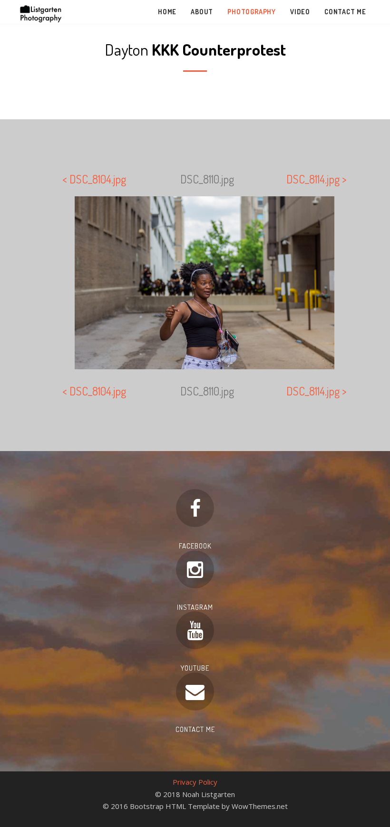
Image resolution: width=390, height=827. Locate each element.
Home (167, 12)
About (202, 12)
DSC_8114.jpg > (316, 179)
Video (300, 12)
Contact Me (345, 12)
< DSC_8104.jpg (94, 179)
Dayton (195, 49)
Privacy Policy (195, 782)
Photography (251, 12)
